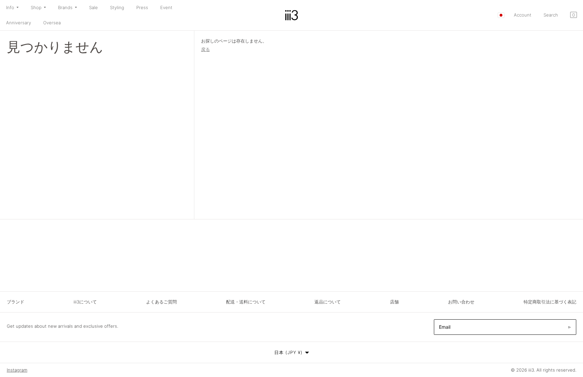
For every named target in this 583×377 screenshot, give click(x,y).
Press (142, 7)
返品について (327, 301)
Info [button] (10, 7)
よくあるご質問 (161, 301)
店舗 (394, 301)
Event (166, 7)
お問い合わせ (461, 301)
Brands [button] (65, 7)
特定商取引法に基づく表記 (550, 301)
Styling (117, 7)
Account (522, 15)
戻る (205, 49)
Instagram (17, 370)
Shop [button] (36, 7)
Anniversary (18, 22)
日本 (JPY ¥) (288, 352)
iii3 (531, 370)
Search (551, 15)
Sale (93, 7)
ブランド (15, 301)
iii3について (85, 301)
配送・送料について (246, 301)
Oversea (52, 22)
